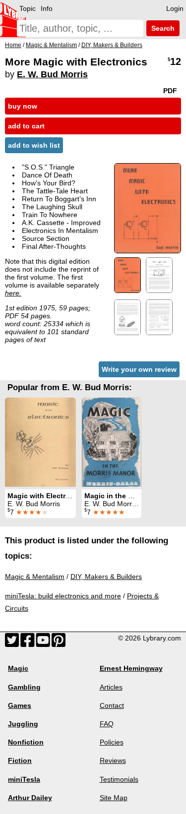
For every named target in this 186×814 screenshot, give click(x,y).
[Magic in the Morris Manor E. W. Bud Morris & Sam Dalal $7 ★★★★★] (111, 442)
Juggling (23, 724)
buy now (22, 106)
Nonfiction (26, 742)
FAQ (107, 724)
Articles (111, 687)
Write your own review (139, 369)
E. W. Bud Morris (52, 74)
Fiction (20, 760)
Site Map (113, 798)
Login (175, 8)
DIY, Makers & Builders (106, 577)
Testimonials (119, 779)
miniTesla (24, 779)
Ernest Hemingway (131, 668)
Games (19, 705)
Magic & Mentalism (34, 577)
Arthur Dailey (30, 798)
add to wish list (34, 145)
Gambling (24, 687)
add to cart (26, 126)
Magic (18, 668)
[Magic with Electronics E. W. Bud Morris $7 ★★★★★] (40, 442)
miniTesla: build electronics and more (63, 596)
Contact (112, 705)
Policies (112, 742)
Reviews (113, 760)
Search (162, 28)
